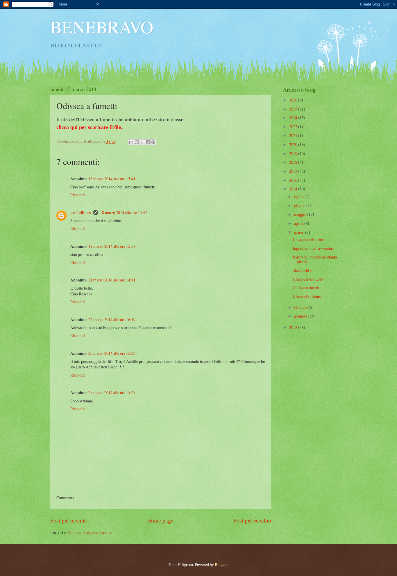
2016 (293, 180)
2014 (293, 189)
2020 (293, 144)
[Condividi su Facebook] (148, 142)
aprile (299, 223)
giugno (300, 205)
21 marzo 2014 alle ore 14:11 (111, 280)
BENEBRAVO (101, 26)
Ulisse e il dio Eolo (308, 279)
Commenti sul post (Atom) (89, 532)
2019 (293, 153)
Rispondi (77, 194)
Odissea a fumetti (307, 287)
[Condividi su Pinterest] (153, 142)
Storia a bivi (302, 270)
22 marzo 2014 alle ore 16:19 (111, 319)
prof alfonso (80, 212)
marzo (299, 232)
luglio (299, 196)
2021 (293, 135)
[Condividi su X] (142, 142)
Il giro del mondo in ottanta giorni (315, 259)
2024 (293, 117)
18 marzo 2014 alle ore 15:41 (111, 178)
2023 (293, 126)
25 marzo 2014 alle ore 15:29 (111, 353)
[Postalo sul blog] (137, 142)
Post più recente (68, 520)
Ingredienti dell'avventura (313, 248)
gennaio (301, 316)
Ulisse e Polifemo (307, 296)
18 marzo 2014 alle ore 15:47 (123, 212)
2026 (293, 100)
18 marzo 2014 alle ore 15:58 (111, 246)
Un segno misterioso (309, 239)
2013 (293, 327)
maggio (300, 214)
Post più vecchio (252, 520)
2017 (293, 171)
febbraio (301, 307)
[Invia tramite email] (131, 142)
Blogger (221, 564)
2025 (293, 109)
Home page (160, 520)
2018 (293, 162)
